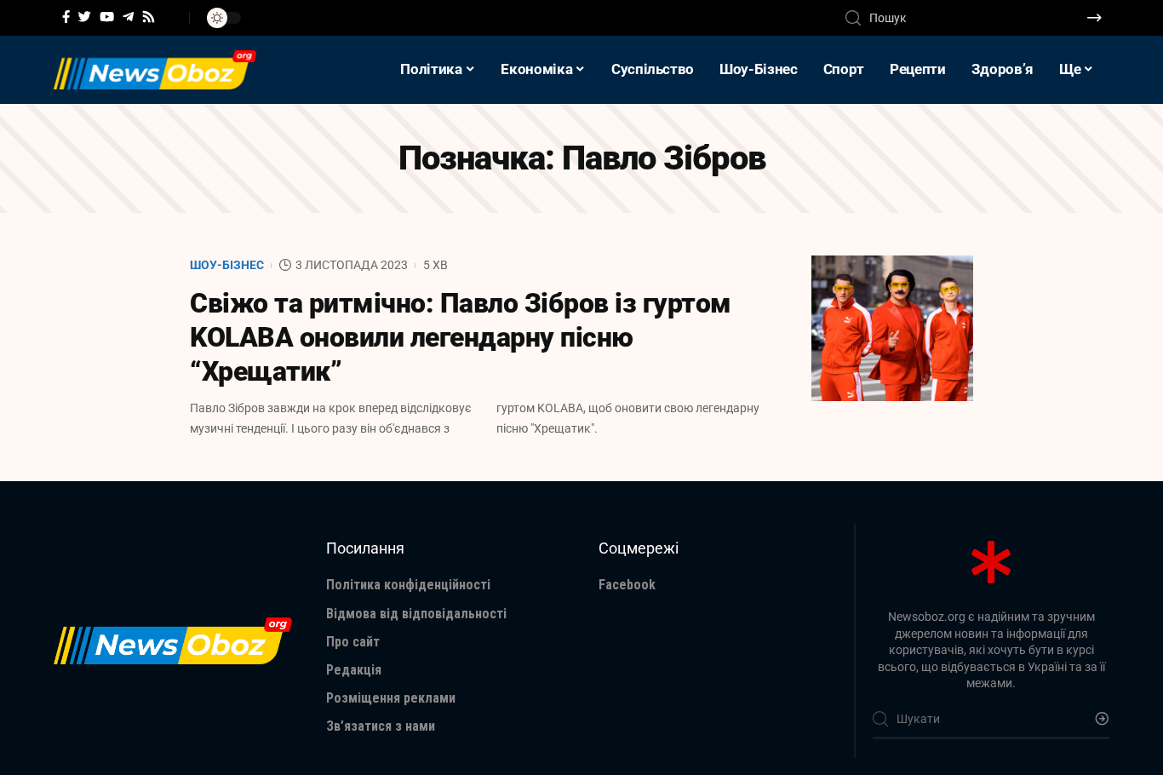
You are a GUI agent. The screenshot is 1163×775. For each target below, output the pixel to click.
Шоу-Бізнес (227, 265)
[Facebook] (66, 17)
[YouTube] (106, 17)
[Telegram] (128, 17)
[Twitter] (84, 17)
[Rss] (148, 17)
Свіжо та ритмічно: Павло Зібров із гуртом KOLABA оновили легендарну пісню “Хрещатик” (460, 337)
